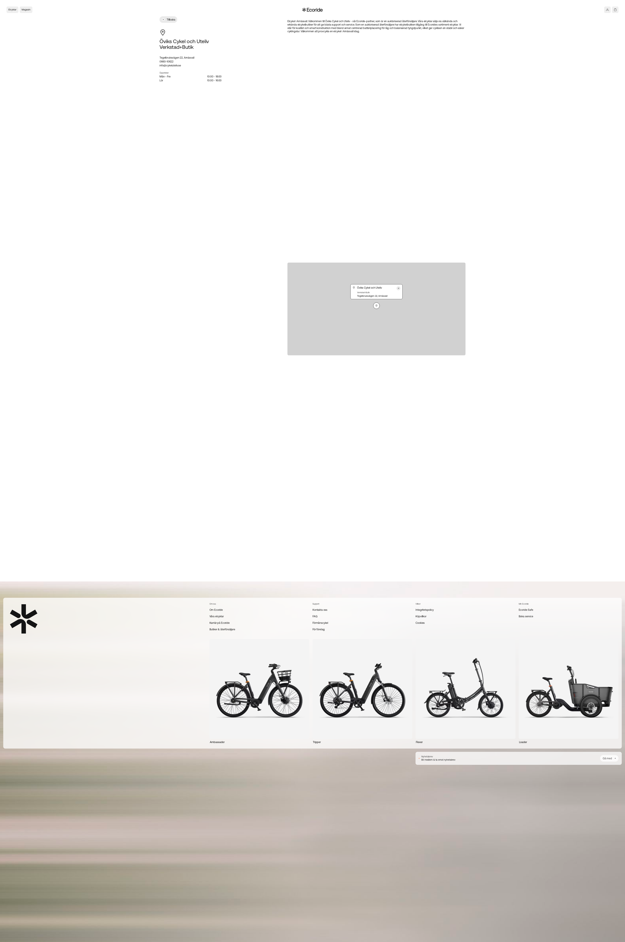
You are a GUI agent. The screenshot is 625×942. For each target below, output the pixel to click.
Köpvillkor (421, 616)
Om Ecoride (216, 609)
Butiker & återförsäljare (222, 629)
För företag (318, 629)
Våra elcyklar (216, 616)
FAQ (314, 616)
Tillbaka (171, 19)
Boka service (526, 616)
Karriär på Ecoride (219, 622)
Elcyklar (12, 9)
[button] (376, 305)
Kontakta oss (319, 609)
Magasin (26, 9)
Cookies (420, 622)
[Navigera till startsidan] (312, 10)
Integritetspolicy (425, 609)
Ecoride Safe (526, 609)
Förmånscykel (320, 622)
